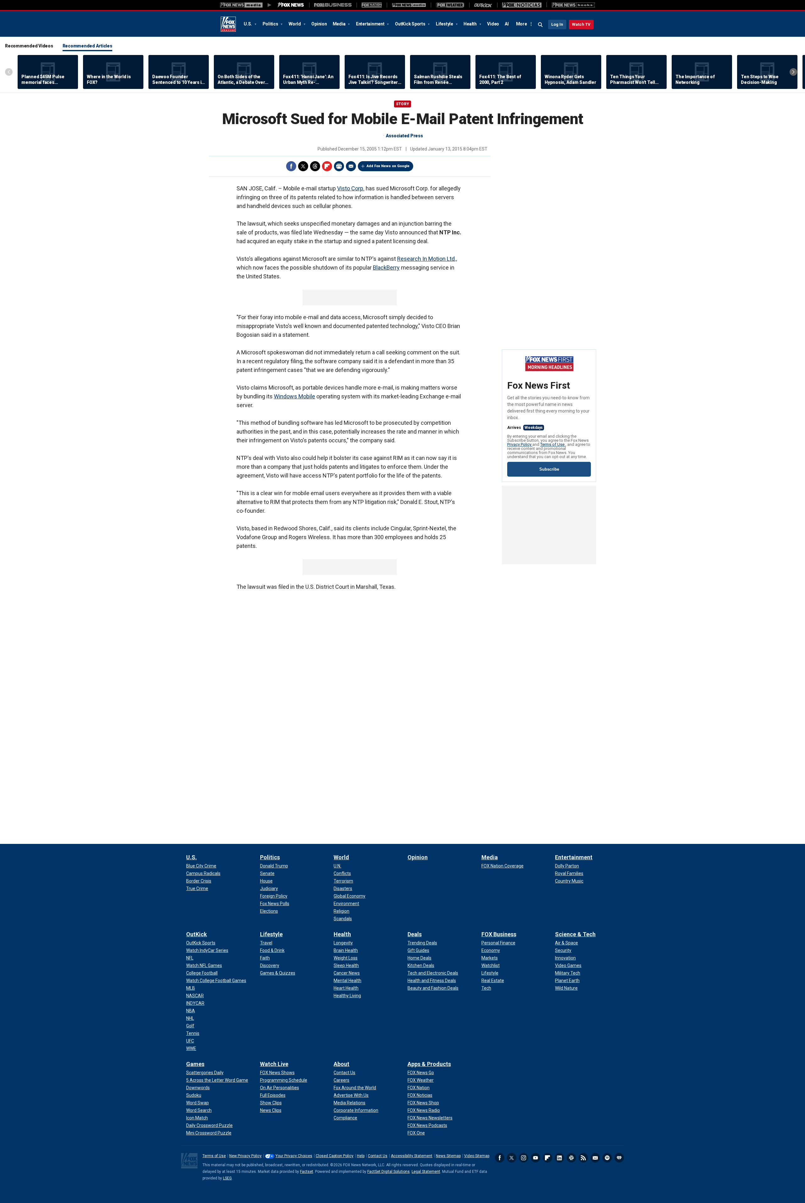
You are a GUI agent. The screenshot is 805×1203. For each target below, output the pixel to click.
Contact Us (377, 1156)
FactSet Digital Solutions (388, 1171)
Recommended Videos (29, 45)
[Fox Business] (333, 5)
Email (351, 166)
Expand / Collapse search (540, 25)
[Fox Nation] (372, 5)
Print (339, 166)
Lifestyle (445, 23)
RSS (583, 1157)
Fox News (228, 24)
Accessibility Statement (411, 1156)
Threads (315, 166)
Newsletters (595, 1157)
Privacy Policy (519, 444)
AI (507, 23)
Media (340, 23)
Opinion (319, 23)
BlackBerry (386, 267)
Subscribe (549, 469)
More (521, 23)
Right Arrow (793, 72)
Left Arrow (9, 72)
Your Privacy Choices (293, 1156)
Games (195, 1064)
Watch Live (274, 1064)
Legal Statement (426, 1171)
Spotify (607, 1157)
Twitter (303, 166)
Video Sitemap (476, 1156)
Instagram (523, 1157)
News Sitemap (448, 1156)
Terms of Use (552, 444)
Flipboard (327, 166)
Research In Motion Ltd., (427, 258)
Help (360, 1156)
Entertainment (371, 23)
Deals (415, 934)
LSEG (227, 1178)
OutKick (196, 934)
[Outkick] (483, 5)
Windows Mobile (294, 396)
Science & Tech (575, 934)
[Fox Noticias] (521, 5)
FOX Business (498, 934)
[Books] (573, 5)
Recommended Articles (87, 45)
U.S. (248, 23)
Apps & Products (429, 1064)
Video (493, 23)
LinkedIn (559, 1157)
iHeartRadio (619, 1157)
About (341, 1064)
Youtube (535, 1157)
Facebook (291, 166)
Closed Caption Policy (334, 1156)
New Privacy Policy (245, 1156)
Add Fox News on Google (388, 166)
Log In (557, 24)
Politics (271, 23)
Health (470, 23)
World (295, 23)
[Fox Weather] (450, 5)
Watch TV (581, 24)
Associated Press (404, 135)
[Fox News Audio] (409, 5)
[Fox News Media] (291, 5)
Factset (306, 1171)
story (402, 104)
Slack (571, 1157)
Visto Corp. (350, 188)
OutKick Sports (410, 23)
